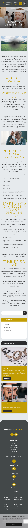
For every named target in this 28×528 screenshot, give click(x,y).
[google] (16, 434)
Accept (14, 524)
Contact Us (7, 336)
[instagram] (12, 434)
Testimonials (7, 333)
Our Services (7, 327)
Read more (6, 378)
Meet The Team (8, 330)
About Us (6, 324)
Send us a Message (14, 488)
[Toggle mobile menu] (3, 3)
